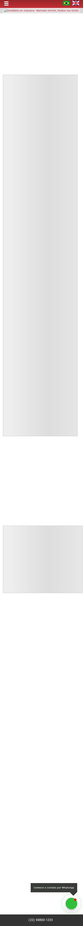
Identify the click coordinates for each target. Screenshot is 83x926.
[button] (9, 3)
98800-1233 (40, 920)
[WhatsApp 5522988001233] (71, 903)
